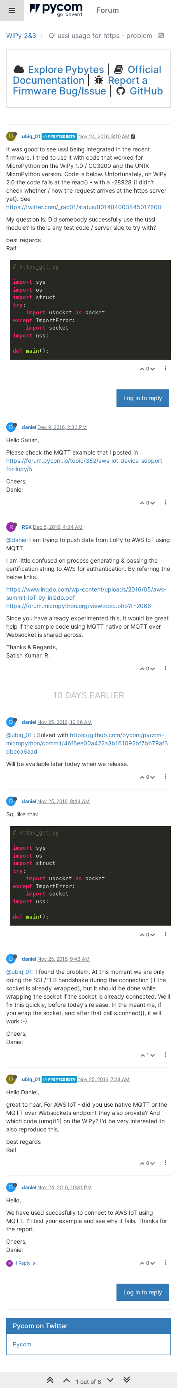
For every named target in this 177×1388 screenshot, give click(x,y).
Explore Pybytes (65, 69)
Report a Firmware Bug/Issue (80, 85)
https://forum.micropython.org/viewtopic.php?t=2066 (78, 605)
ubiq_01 (31, 136)
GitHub (145, 91)
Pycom (22, 1344)
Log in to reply (142, 397)
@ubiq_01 (19, 734)
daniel (29, 427)
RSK (27, 527)
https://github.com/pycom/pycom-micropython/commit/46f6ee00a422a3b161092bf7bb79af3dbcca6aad (87, 743)
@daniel (17, 539)
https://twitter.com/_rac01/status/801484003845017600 (83, 206)
